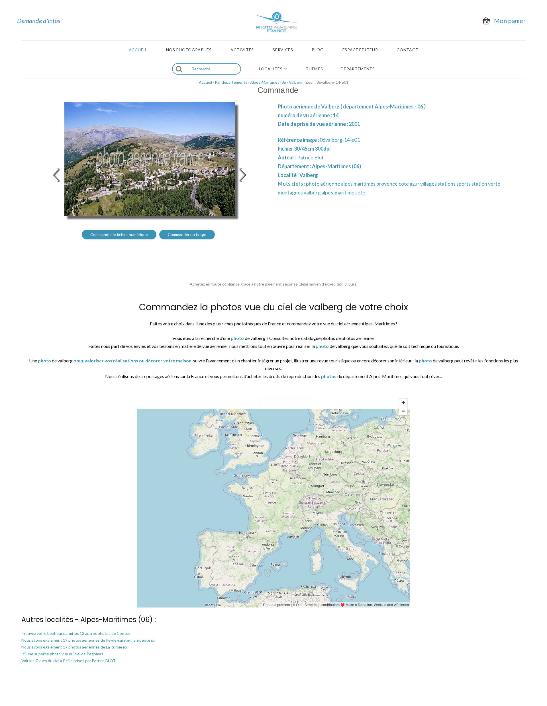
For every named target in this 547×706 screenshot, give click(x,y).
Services (283, 50)
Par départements (231, 82)
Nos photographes (189, 50)
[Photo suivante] (245, 174)
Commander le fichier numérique (119, 234)
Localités (270, 69)
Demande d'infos (38, 20)
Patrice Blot (310, 157)
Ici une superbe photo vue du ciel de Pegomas (62, 653)
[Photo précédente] (54, 174)
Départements (358, 69)
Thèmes (314, 69)
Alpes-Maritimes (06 (268, 82)
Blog (318, 50)
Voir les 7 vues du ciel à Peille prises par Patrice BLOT (68, 660)
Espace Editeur (360, 50)
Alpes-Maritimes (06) (336, 166)
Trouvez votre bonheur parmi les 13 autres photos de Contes (75, 633)
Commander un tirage (187, 234)
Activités (242, 50)
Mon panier (510, 20)
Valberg (296, 82)
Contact (407, 50)
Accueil (138, 50)
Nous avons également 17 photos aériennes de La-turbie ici (74, 647)
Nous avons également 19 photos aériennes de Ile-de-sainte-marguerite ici (88, 640)
